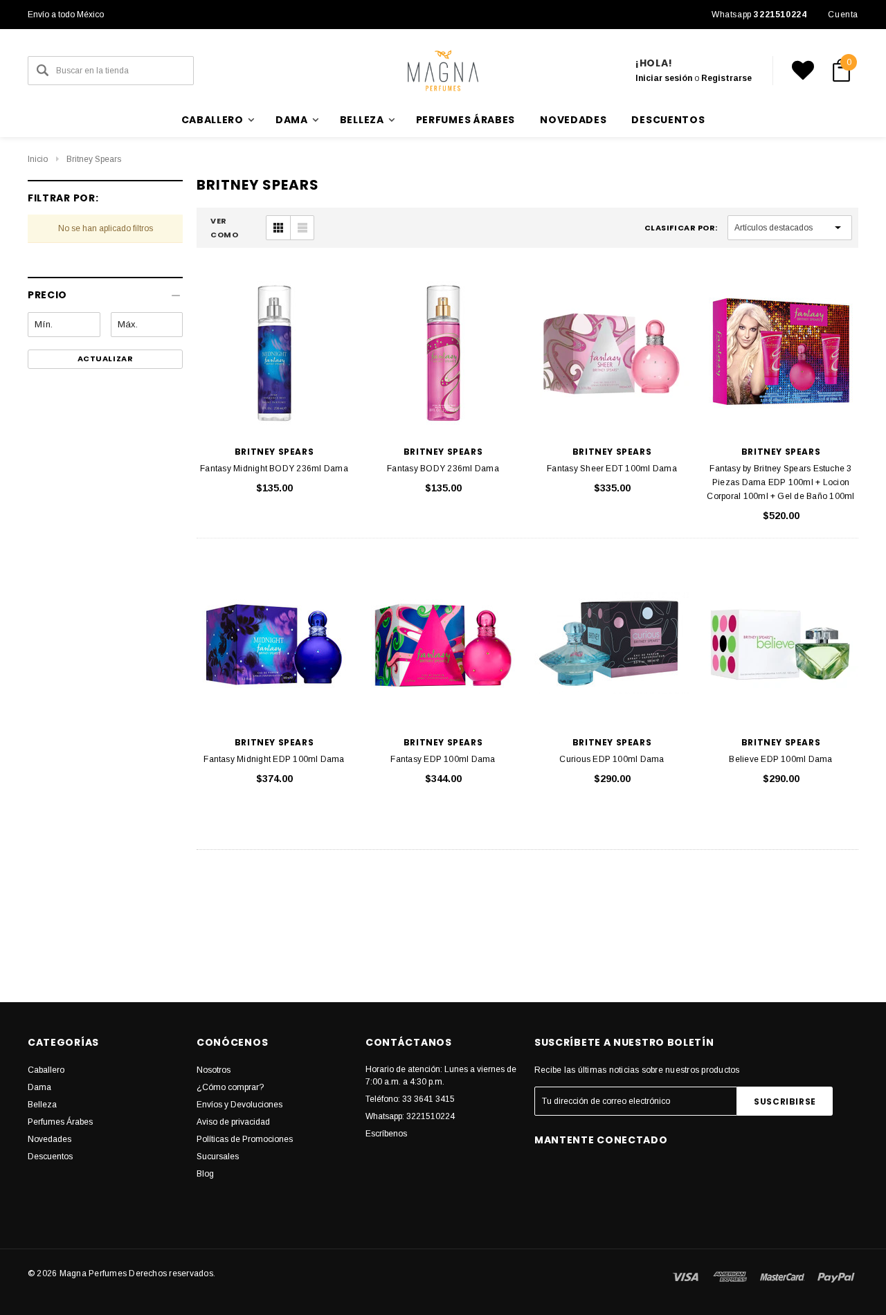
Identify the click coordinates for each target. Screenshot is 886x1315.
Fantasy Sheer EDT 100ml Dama (612, 468)
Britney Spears (93, 159)
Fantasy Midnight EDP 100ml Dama (274, 759)
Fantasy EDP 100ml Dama (442, 759)
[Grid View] (278, 227)
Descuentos (668, 120)
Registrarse (726, 78)
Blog (205, 1174)
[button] (105, 290)
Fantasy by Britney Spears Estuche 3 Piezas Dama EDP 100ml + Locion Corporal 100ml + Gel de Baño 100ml (780, 482)
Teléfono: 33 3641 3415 (410, 1099)
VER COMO (224, 227)
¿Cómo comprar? (230, 1087)
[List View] (302, 227)
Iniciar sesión (663, 78)
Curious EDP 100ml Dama (611, 759)
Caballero (46, 1070)
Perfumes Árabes (466, 120)
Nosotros (213, 1070)
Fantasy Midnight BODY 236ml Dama (274, 468)
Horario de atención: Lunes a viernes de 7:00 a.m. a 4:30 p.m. (440, 1075)
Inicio (38, 159)
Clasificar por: (681, 227)
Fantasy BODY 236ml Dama (443, 468)
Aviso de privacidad (233, 1122)
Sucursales (218, 1156)
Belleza (42, 1104)
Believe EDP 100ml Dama (780, 759)
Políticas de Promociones (245, 1139)
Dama (39, 1087)
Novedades (573, 120)
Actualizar (106, 358)
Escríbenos (386, 1134)
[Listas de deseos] (803, 71)
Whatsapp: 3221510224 (410, 1116)
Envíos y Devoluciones (239, 1104)
